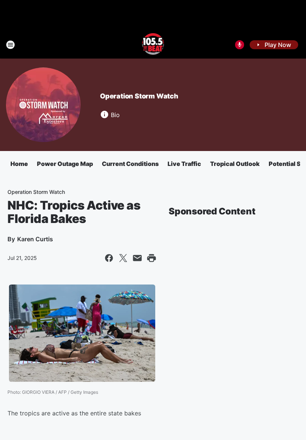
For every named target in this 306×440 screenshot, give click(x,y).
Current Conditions (130, 163)
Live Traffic (184, 163)
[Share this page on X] (123, 258)
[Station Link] (153, 45)
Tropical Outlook (235, 163)
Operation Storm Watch (139, 96)
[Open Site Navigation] (10, 44)
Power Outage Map (65, 163)
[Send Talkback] (239, 44)
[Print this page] (151, 258)
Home (19, 163)
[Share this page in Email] (137, 258)
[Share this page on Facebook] (109, 258)
